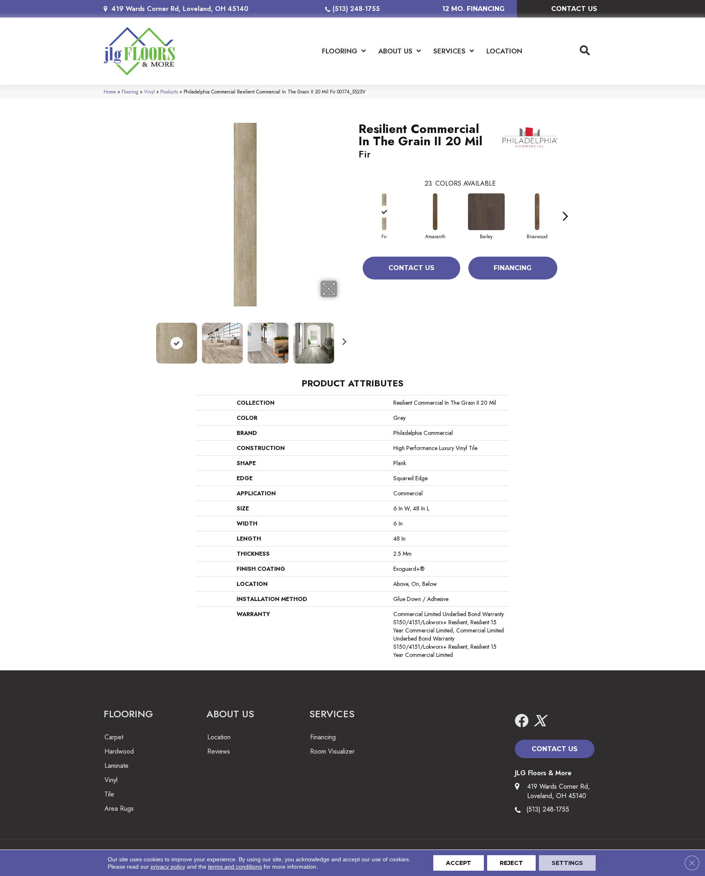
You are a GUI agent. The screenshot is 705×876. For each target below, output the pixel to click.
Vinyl (149, 91)
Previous (148, 339)
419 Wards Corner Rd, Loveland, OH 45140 (179, 8)
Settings (567, 863)
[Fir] (384, 211)
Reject (511, 863)
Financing (513, 268)
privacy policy (168, 866)
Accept (458, 863)
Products (169, 91)
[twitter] (540, 721)
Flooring (130, 91)
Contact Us (411, 268)
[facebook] (522, 721)
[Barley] (486, 211)
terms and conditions (235, 866)
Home (110, 91)
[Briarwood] (537, 211)
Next (342, 339)
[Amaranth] (435, 211)
